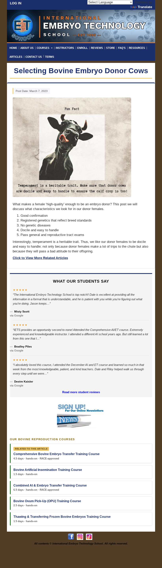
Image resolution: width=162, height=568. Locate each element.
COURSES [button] (43, 48)
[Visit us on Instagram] (81, 536)
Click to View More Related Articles (40, 258)
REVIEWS (97, 48)
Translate (145, 7)
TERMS (49, 57)
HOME (13, 48)
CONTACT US (33, 57)
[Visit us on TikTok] (90, 536)
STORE (110, 48)
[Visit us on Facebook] (72, 536)
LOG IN (15, 3)
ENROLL (82, 48)
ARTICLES (15, 57)
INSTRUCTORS (65, 48)
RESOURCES (137, 48)
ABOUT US (27, 48)
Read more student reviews (81, 392)
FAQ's (122, 48)
